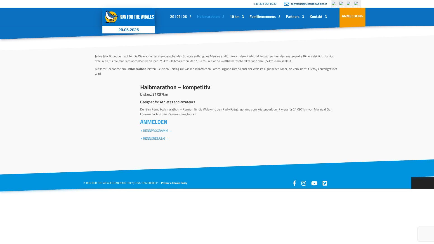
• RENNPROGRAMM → (156, 130)
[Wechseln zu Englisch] (342, 4)
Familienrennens (263, 17)
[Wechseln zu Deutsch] (357, 4)
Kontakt (316, 17)
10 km (234, 17)
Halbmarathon (208, 17)
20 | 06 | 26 (178, 17)
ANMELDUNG (352, 16)
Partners (293, 17)
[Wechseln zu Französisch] (349, 4)
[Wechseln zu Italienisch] (334, 4)
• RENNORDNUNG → (154, 138)
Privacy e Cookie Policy (174, 183)
